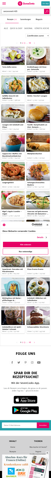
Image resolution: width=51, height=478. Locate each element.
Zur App (45, 3)
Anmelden (43, 425)
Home (12, 447)
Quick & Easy (16, 28)
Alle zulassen (25, 244)
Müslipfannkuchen (34, 154)
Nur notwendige (25, 251)
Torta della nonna (9, 67)
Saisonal (28, 28)
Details (40, 237)
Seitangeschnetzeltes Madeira (35, 184)
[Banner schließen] (47, 225)
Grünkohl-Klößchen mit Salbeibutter (36, 299)
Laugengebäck (8, 183)
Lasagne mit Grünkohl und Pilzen (12, 126)
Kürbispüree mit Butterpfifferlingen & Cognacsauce (12, 299)
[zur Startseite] (26, 3)
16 (30, 43)
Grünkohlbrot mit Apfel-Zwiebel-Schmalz (12, 328)
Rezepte (12, 452)
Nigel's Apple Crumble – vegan (12, 212)
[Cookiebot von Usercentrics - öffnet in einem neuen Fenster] (32, 224)
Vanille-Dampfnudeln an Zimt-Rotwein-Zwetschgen (37, 126)
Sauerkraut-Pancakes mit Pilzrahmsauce (12, 270)
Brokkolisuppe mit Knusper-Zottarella (37, 68)
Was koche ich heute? (38, 447)
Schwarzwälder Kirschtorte (38, 327)
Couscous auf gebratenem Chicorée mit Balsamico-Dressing (37, 212)
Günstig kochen (42, 28)
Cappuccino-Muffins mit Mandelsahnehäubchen (12, 155)
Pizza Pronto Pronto (35, 269)
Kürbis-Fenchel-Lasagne (37, 96)
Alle (6, 28)
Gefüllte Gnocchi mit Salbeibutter (10, 97)
